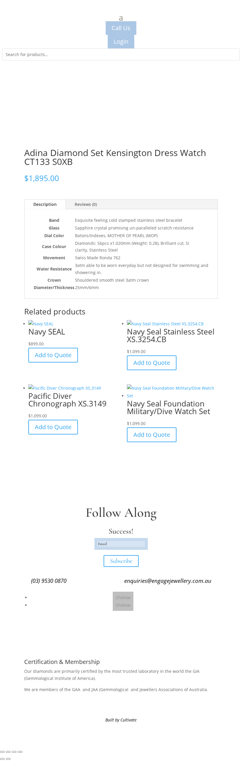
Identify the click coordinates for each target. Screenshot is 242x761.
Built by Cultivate (121, 720)
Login (121, 41)
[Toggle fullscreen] (8, 752)
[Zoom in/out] (2, 752)
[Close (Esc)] (20, 752)
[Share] (14, 752)
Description (45, 204)
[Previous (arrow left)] (2, 759)
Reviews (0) (86, 204)
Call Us (121, 28)
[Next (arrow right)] (8, 759)
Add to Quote (53, 355)
